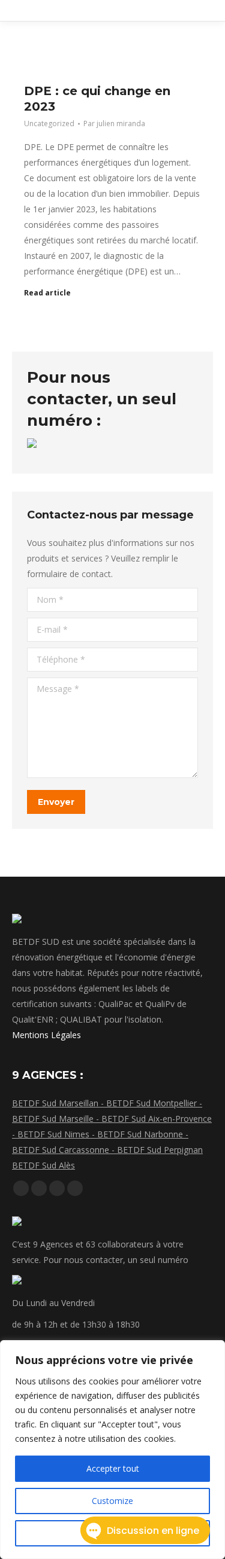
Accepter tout (112, 1468)
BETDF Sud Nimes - (57, 1134)
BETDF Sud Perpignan (160, 1149)
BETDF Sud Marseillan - (59, 1103)
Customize (112, 1500)
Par (114, 123)
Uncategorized (49, 123)
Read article (47, 293)
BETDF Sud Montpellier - (154, 1103)
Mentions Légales (46, 1035)
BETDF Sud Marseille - (56, 1118)
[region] (112, 1449)
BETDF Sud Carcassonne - (64, 1149)
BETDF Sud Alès (43, 1165)
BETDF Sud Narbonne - (142, 1134)
